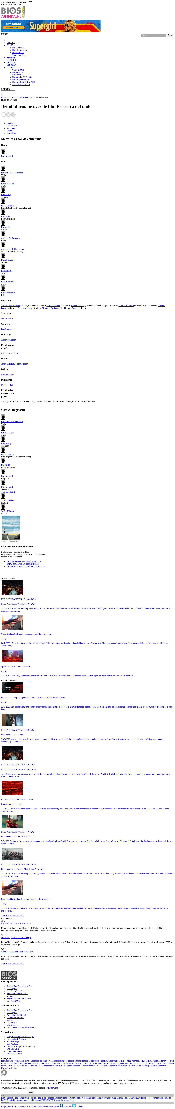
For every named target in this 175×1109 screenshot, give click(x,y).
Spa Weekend (12, 1044)
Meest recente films (118, 1066)
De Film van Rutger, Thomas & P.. (22, 1027)
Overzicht (11, 123)
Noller (6, 228)
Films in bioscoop (19, 50)
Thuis (125, 1098)
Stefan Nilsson (21, 364)
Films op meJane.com (33, 1063)
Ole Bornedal (7, 156)
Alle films (104, 1066)
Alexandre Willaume (50, 308)
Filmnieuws (24, 1098)
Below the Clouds (14, 1054)
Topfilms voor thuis (109, 1061)
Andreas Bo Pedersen (10, 238)
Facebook (67, 1106)
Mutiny (10, 996)
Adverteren (21, 1106)
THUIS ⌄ (11, 67)
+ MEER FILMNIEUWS (12, 915)
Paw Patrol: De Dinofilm (17, 993)
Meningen (11, 128)
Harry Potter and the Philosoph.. (20, 1036)
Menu (3, 1095)
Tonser (8, 261)
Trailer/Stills (12, 126)
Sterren (120, 1098)
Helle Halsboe (7, 271)
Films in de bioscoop (45, 1098)
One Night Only (14, 1001)
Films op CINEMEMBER (23, 82)
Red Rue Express (14, 1041)
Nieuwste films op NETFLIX (78, 1063)
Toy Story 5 (12, 1022)
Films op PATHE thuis (22, 77)
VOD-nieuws (18, 70)
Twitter (79, 1106)
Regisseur (7, 477)
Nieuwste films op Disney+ (132, 1063)
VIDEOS (11, 62)
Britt (8, 293)
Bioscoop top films (39, 1061)
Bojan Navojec (7, 183)
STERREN (12, 65)
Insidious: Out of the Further (19, 998)
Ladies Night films (159, 1066)
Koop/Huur (12, 133)
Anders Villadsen (8, 340)
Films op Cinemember (54, 1063)
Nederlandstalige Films (92, 1098)
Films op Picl (6, 1066)
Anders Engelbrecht (9, 353)
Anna (7, 283)
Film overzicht (18, 47)
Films (11, 97)
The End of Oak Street (16, 991)
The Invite (11, 1025)
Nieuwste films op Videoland (105, 1063)
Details (10, 130)
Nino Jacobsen (7, 374)
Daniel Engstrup (8, 260)
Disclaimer (46, 1106)
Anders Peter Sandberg (11, 305)
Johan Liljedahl (7, 364)
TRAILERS (12, 60)
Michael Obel (7, 385)
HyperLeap (53, 1088)
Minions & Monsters (15, 1017)
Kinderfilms (17, 75)
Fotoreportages (73, 1066)
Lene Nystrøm (7, 205)
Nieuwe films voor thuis (129, 1061)
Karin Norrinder (8, 292)
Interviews (60, 1066)
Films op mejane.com (21, 79)
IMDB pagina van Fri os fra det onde (23, 564)
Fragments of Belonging (17, 1039)
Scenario (7, 488)
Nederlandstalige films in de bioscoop (82, 1061)
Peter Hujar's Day (14, 1051)
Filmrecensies (48, 1066)
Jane (7, 272)
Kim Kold (5, 216)
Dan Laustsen (7, 329)
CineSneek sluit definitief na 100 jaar (17, 952)
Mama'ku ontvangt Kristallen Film (16, 923)
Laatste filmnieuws (90, 1066)
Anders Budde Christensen (12, 249)
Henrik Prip (6, 194)
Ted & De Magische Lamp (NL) (21, 1046)
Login (3, 1106)
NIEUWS (11, 57)
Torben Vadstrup (126, 305)
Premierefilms (18, 52)
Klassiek (4, 1068)
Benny (10, 239)
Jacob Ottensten (77, 305)
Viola (12, 174)
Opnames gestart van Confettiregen (16, 937)
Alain (7, 184)
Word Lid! (11, 1106)
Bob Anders (6, 227)
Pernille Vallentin (25, 308)
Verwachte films (19, 55)
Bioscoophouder (34, 1106)
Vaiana (9, 1020)
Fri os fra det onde (24, 97)
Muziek (7, 501)
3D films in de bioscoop (139, 1066)
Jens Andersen (74, 308)
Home (3, 97)
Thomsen (6, 195)
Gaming (13, 1068)
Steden (10, 1098)
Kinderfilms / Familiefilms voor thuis (158, 1061)
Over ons (55, 1106)
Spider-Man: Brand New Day (19, 986)
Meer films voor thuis (21, 84)
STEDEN (11, 42)
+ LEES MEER (8, 492)
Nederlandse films (57, 1061)
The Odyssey (12, 988)
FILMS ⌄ (11, 45)
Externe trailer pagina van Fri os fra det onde (26, 566)
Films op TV (17, 72)
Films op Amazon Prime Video (159, 1063)
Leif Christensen (8, 217)
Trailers (32, 1098)
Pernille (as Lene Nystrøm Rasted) (16, 206)
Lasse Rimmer (53, 305)
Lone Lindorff (7, 282)
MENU (4, 34)
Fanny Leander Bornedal (12, 173)
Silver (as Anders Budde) (12, 250)
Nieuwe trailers (20, 1066)
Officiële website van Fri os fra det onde (24, 561)
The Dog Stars (13, 1049)
